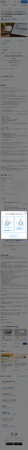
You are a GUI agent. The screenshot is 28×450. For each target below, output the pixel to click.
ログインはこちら (14, 234)
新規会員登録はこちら (14, 236)
